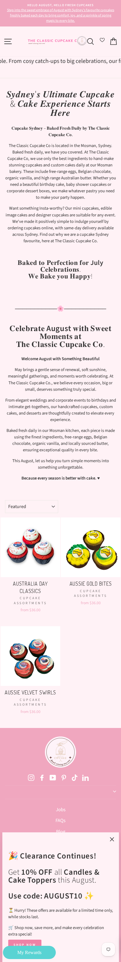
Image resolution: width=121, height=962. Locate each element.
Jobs (60, 809)
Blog (60, 831)
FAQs (60, 820)
